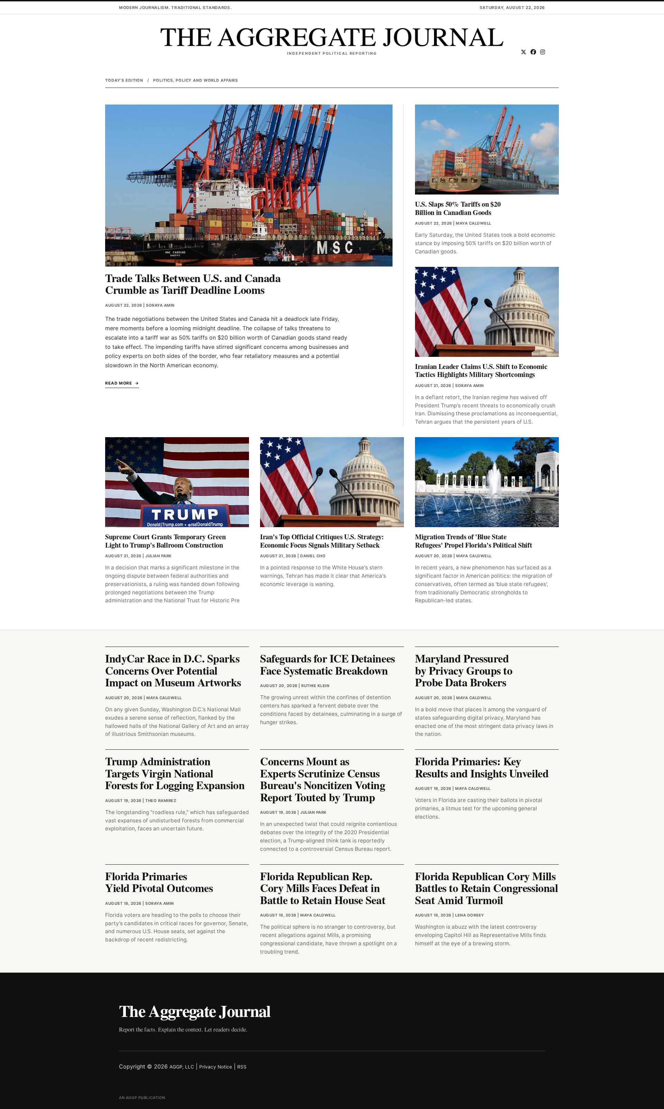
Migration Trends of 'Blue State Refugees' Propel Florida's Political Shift (473, 541)
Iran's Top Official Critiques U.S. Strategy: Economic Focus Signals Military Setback (322, 541)
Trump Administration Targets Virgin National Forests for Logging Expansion (175, 773)
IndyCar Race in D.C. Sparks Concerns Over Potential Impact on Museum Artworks (173, 670)
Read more (118, 383)
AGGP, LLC (181, 1067)
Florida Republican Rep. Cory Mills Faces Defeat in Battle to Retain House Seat (322, 888)
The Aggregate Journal (194, 1010)
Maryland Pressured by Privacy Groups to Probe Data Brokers (463, 670)
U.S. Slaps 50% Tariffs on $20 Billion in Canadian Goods (457, 208)
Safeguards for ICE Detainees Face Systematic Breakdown (327, 664)
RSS (242, 1067)
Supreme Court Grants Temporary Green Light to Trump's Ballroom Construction (165, 541)
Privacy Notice (215, 1067)
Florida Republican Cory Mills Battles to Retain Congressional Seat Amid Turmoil (486, 888)
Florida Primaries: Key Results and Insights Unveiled (481, 767)
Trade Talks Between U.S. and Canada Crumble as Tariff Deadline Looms (192, 284)
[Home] (332, 37)
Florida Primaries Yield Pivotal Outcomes (159, 882)
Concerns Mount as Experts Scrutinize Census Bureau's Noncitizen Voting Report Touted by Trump (322, 779)
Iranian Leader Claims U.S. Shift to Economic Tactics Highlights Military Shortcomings (481, 370)
